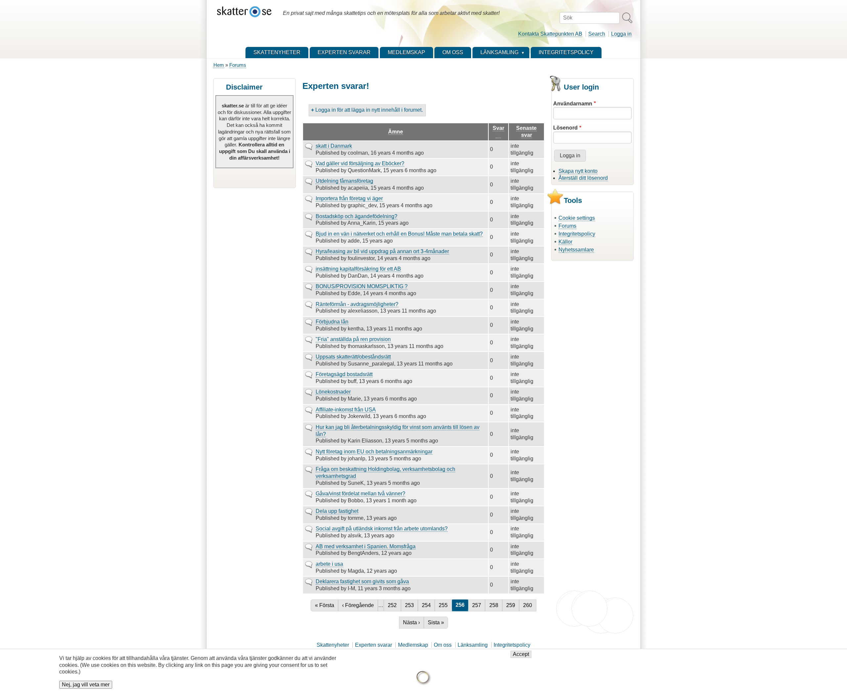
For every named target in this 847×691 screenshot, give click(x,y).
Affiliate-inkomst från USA (346, 409)
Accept (521, 654)
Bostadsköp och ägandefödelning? (356, 216)
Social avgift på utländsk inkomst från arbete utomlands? (382, 528)
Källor (565, 242)
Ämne (395, 131)
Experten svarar (373, 645)
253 (410, 605)
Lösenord (565, 128)
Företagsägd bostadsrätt (344, 374)
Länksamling (473, 645)
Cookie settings (576, 218)
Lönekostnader (333, 392)
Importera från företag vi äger (349, 198)
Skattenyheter (333, 645)
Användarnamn (572, 103)
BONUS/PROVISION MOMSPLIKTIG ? (362, 286)
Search (596, 34)
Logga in (621, 34)
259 (511, 605)
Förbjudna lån (332, 322)
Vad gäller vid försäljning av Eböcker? (360, 163)
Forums (237, 65)
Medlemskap (413, 645)
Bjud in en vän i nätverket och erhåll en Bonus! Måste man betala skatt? (399, 234)
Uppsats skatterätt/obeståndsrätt (353, 357)
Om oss (443, 645)
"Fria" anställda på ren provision (353, 339)
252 (393, 605)
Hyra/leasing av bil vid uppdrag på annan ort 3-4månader (382, 251)
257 (477, 605)
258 (494, 605)
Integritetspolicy (576, 234)
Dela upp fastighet (337, 511)
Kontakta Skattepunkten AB (550, 34)
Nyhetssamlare (576, 249)
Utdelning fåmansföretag (344, 181)
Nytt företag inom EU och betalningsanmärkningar (374, 451)
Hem (218, 65)
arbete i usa (329, 564)
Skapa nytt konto (578, 171)
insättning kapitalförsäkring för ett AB (358, 269)
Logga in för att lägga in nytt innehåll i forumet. (369, 110)
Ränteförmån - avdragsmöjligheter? (357, 304)
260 (528, 605)
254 (427, 605)
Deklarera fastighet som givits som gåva (362, 581)
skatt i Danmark (334, 146)
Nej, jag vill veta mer (86, 685)
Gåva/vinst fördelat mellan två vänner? (360, 493)
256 (462, 605)
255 (444, 605)
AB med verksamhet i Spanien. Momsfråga (366, 546)
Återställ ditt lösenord (583, 178)
